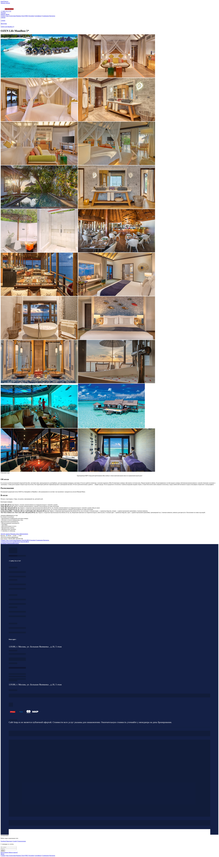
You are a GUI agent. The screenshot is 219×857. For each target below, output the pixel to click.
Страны (3, 16)
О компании (45, 16)
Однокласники (21, 841)
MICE (27, 16)
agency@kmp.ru (17, 576)
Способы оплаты (17, 679)
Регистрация (4, 852)
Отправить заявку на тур (17, 676)
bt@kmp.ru (17, 604)
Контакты (52, 16)
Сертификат (37, 16)
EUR (15, 535)
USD (19, 535)
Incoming (31, 16)
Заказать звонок (5, 3)
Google (15, 841)
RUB (9, 535)
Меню (7, 14)
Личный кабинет (3, 13)
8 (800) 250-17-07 (17, 668)
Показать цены (14, 534)
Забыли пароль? (13, 852)
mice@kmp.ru (17, 616)
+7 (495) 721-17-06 (17, 628)
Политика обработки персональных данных (13, 720)
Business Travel (20, 16)
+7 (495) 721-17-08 (17, 654)
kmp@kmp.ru (4, 1)
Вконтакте (9, 841)
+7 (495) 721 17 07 (6, 11)
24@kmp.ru (17, 660)
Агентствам (12, 16)
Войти (2, 850)
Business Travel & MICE (23, 540)
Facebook (3, 841)
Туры (7, 16)
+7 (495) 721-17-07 (17, 572)
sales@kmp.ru (17, 632)
